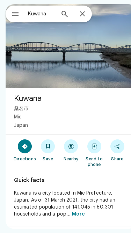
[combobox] (41, 13)
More (78, 214)
